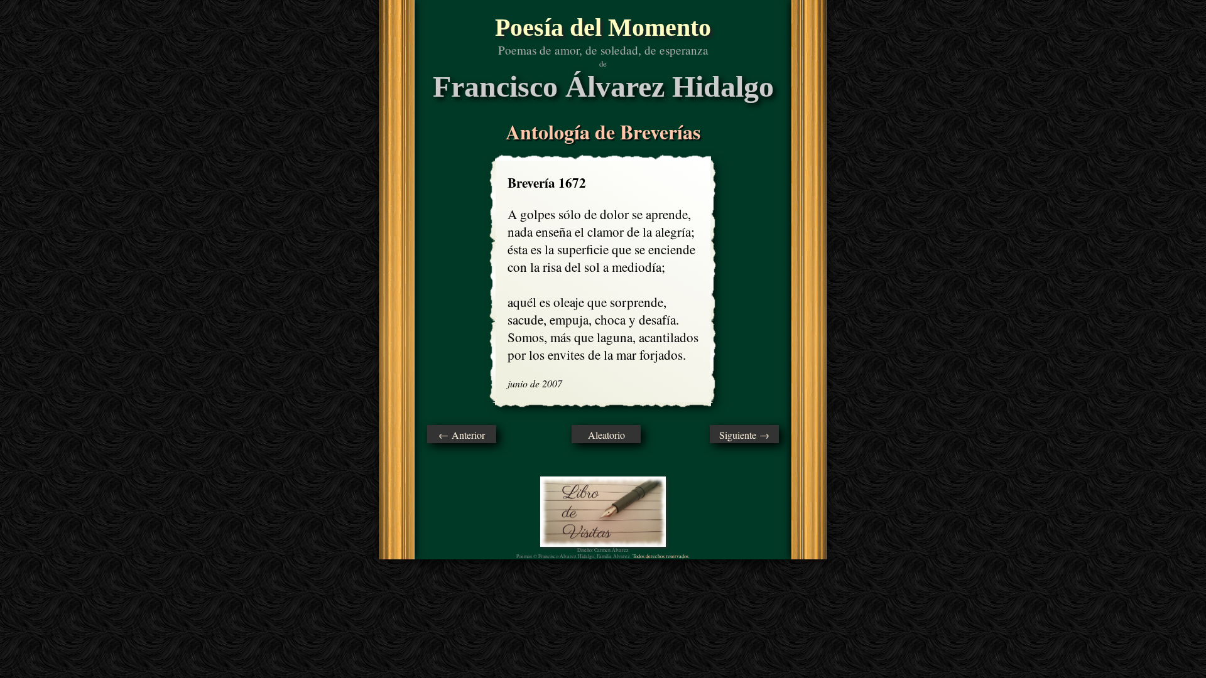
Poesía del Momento (603, 27)
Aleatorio (606, 434)
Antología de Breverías (603, 131)
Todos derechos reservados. (661, 556)
